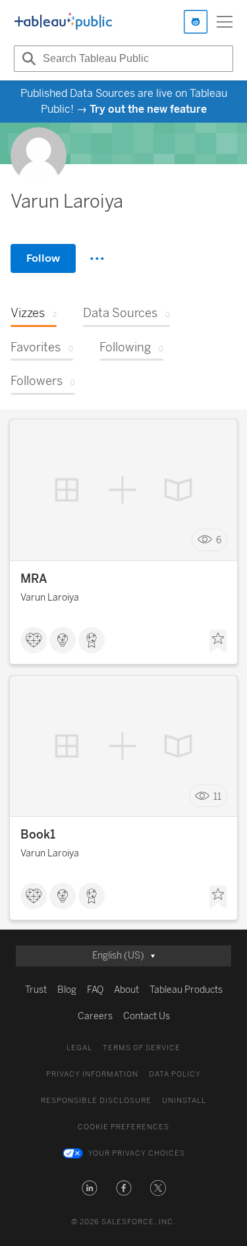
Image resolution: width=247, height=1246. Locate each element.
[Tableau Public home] (63, 21)
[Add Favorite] (218, 641)
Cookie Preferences (123, 1127)
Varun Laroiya (49, 597)
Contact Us (146, 1016)
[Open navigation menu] (224, 21)
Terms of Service (141, 1048)
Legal (79, 1048)
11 (217, 796)
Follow (43, 258)
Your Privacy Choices (136, 1153)
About (126, 989)
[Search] (27, 58)
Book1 (37, 834)
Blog (66, 989)
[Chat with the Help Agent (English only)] (195, 22)
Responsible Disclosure (96, 1100)
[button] (89, 1188)
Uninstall (184, 1100)
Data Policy (175, 1074)
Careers (95, 1016)
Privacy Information (92, 1074)
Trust (36, 989)
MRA (33, 579)
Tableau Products (186, 989)
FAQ (95, 989)
